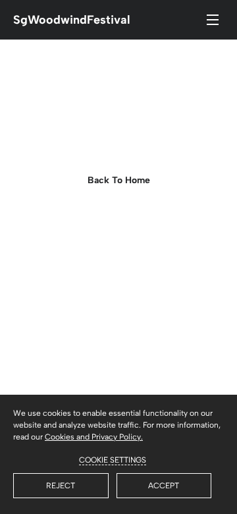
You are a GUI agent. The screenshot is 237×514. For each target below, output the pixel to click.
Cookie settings (112, 460)
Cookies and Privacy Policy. (94, 437)
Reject (60, 485)
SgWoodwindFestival (71, 20)
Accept (163, 485)
